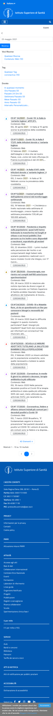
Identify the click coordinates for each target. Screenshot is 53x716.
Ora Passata (11, 90)
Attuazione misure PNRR (14, 546)
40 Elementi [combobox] (25, 441)
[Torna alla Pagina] (2, 33)
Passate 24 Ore (13, 93)
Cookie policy (9, 530)
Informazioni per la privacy (15, 522)
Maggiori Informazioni (28, 713)
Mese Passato (12, 99)
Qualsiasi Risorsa (12, 56)
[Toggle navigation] (4, 22)
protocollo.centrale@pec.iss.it (20, 506)
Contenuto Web (13, 59)
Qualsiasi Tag (10, 72)
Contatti (7, 526)
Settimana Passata (14, 96)
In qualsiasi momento (14, 88)
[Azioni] (4, 3)
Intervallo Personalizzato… (16, 105)
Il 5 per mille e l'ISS (12, 627)
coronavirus (12, 75)
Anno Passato (12, 102)
